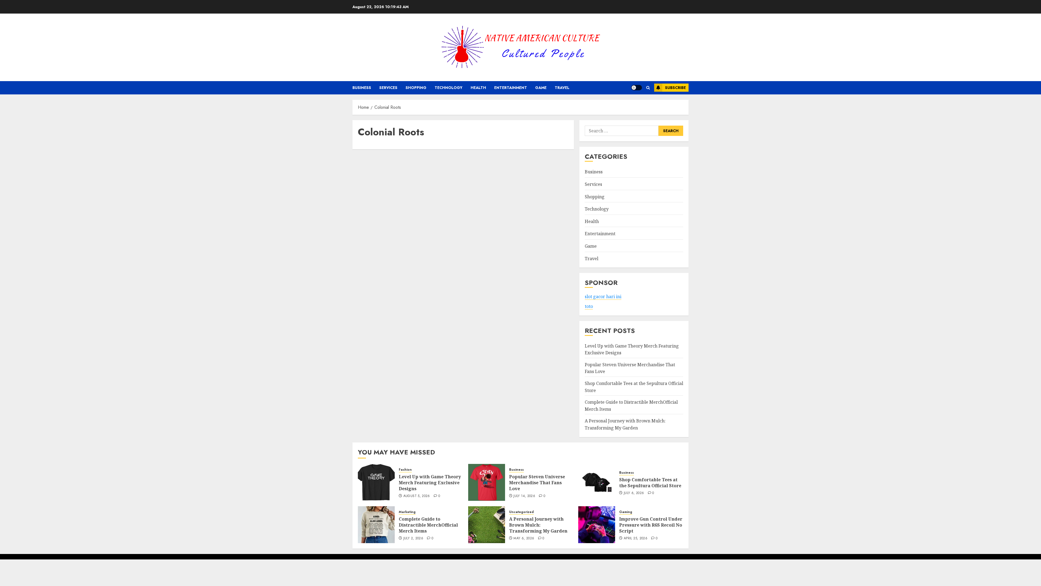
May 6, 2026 (523, 538)
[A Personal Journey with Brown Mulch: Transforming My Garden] (486, 524)
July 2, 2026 (413, 538)
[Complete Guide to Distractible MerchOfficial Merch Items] (376, 524)
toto (589, 306)
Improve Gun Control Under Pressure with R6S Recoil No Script (650, 525)
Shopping (416, 87)
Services (388, 87)
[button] (648, 87)
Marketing (407, 512)
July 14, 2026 (524, 496)
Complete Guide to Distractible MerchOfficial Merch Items (428, 525)
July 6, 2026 (634, 493)
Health (478, 87)
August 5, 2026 (416, 496)
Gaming (625, 512)
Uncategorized (521, 512)
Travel (562, 87)
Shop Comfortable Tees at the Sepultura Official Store (650, 483)
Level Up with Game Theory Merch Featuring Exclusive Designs (430, 483)
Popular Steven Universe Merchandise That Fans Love (537, 483)
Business (361, 87)
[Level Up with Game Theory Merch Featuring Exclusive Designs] (376, 482)
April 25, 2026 (635, 538)
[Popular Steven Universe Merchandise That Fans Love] (486, 482)
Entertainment (510, 87)
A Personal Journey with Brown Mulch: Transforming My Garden (538, 525)
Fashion (405, 469)
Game (541, 87)
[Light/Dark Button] (636, 87)
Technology (448, 87)
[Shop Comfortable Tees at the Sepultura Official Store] (596, 482)
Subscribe (675, 87)
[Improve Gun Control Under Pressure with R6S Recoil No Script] (596, 524)
